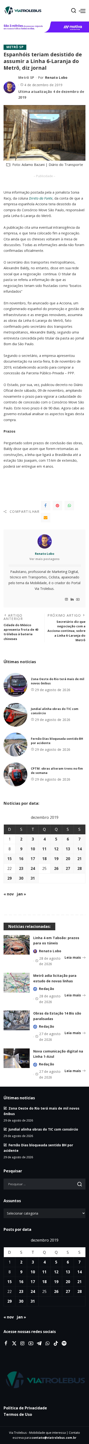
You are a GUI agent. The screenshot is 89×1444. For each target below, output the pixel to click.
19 (56, 858)
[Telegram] (39, 1343)
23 (21, 868)
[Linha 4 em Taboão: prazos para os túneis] (17, 945)
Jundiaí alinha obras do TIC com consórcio (43, 1129)
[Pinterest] (57, 505)
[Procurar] (73, 10)
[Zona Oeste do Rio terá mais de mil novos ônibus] (15, 685)
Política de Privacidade (25, 1408)
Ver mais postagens (44, 559)
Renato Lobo (56, 77)
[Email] (45, 517)
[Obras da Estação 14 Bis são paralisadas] (17, 1020)
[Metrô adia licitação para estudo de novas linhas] (17, 983)
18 (44, 858)
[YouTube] (78, 600)
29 (9, 878)
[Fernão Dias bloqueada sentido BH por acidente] (15, 744)
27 (68, 868)
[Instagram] (66, 600)
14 (79, 849)
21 (79, 858)
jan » (21, 894)
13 (68, 849)
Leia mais (73, 957)
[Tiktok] (55, 1343)
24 (33, 868)
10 (33, 849)
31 (33, 878)
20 (68, 858)
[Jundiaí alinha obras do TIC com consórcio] (15, 715)
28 (79, 868)
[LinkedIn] (72, 600)
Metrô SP (14, 47)
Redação (46, 988)
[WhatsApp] (69, 505)
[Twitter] (14, 1343)
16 (21, 858)
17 (33, 858)
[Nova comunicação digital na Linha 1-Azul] (17, 1058)
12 (56, 849)
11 (44, 849)
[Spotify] (64, 1343)
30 (21, 878)
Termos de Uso (18, 1414)
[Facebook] (45, 505)
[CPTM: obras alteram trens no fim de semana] (15, 774)
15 (9, 858)
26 (56, 868)
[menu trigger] (82, 10)
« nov (9, 894)
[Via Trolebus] (44, 1380)
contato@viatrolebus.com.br (54, 1438)
